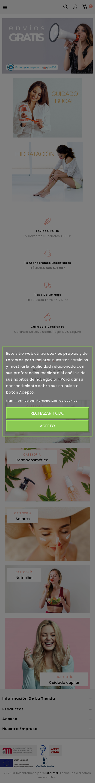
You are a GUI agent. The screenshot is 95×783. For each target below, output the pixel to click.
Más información (20, 400)
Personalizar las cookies (56, 400)
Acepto (47, 425)
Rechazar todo (47, 413)
